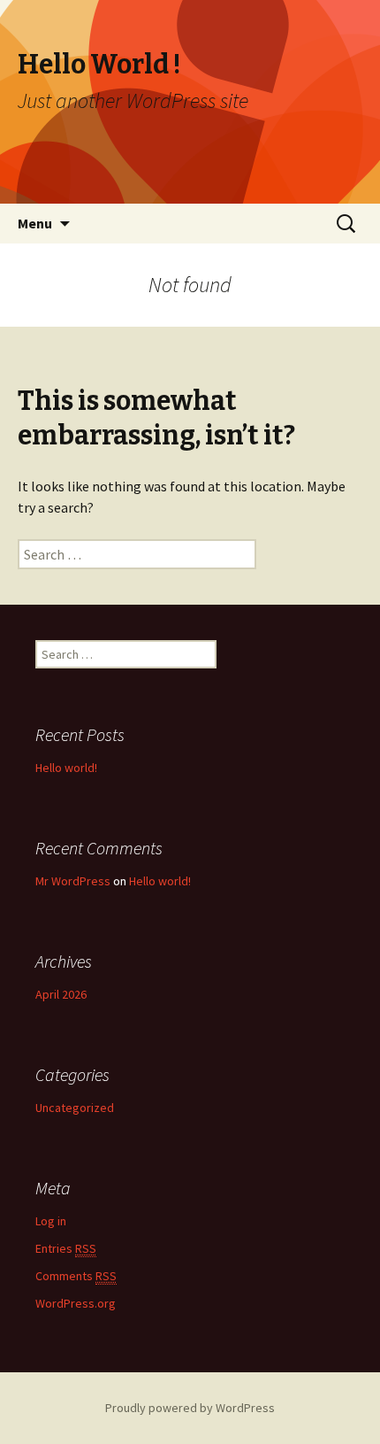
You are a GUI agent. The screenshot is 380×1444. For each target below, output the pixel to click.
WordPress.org (75, 1303)
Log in (50, 1221)
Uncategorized (74, 1108)
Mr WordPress (72, 881)
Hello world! (66, 768)
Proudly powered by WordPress (190, 1408)
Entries (65, 1248)
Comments (76, 1276)
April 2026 (61, 994)
